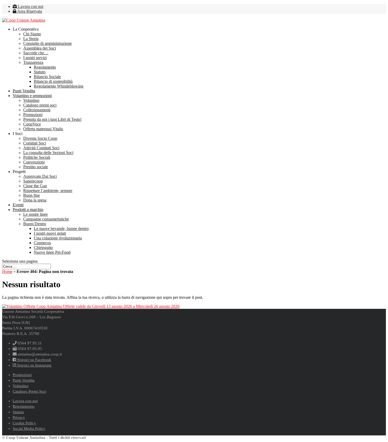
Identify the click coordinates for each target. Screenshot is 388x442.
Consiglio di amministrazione (47, 43)
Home (7, 271)
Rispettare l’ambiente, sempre (47, 190)
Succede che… (35, 53)
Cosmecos (42, 243)
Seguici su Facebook (33, 360)
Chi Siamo (32, 34)
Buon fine (31, 195)
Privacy (19, 417)
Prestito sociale (35, 167)
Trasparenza (33, 62)
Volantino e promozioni (32, 95)
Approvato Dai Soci (40, 176)
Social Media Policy (29, 428)
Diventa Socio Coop (40, 138)
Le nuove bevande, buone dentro (61, 228)
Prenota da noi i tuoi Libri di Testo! (52, 119)
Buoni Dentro (34, 224)
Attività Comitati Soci (41, 148)
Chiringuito (43, 247)
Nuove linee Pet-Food (52, 252)
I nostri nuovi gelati (50, 233)
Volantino (31, 100)
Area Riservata (29, 11)
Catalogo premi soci (39, 105)
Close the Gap (35, 186)
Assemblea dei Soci (39, 48)
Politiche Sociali (36, 157)
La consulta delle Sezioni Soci (48, 152)
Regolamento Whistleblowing (58, 86)
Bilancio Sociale (47, 76)
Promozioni (32, 114)
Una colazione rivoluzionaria (58, 238)
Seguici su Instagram (33, 365)
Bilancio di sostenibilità (53, 81)
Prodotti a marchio (28, 209)
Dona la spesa (34, 200)
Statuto (39, 72)
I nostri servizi (35, 57)
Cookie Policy (24, 423)
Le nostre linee (35, 214)
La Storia (31, 38)
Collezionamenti (36, 110)
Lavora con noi (30, 6)
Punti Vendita (24, 91)
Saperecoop (33, 181)
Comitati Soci (34, 143)
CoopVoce (32, 124)
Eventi (18, 205)
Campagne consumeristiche (46, 219)
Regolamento (45, 67)
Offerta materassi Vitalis (43, 129)
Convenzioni (34, 162)
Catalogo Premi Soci (29, 391)
